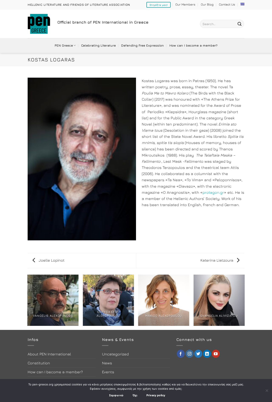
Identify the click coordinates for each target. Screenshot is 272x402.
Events (108, 371)
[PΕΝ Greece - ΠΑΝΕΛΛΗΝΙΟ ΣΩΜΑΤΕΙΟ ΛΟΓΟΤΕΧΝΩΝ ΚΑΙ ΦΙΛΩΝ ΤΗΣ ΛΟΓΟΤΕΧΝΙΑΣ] (39, 24)
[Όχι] (267, 391)
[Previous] (27, 302)
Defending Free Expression (142, 45)
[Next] (244, 302)
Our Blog (207, 4)
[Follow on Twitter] (198, 354)
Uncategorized (115, 354)
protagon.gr (213, 192)
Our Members (185, 4)
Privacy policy (155, 395)
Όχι (135, 395)
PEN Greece (64, 45)
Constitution (39, 363)
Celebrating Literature (98, 45)
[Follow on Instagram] (190, 354)
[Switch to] (242, 4)
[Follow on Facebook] (181, 354)
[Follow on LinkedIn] (207, 354)
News (107, 363)
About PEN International (49, 354)
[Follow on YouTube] (216, 354)
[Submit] (239, 24)
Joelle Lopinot (51, 260)
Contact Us (227, 4)
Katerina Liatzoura (217, 260)
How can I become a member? (193, 45)
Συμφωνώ (116, 395)
